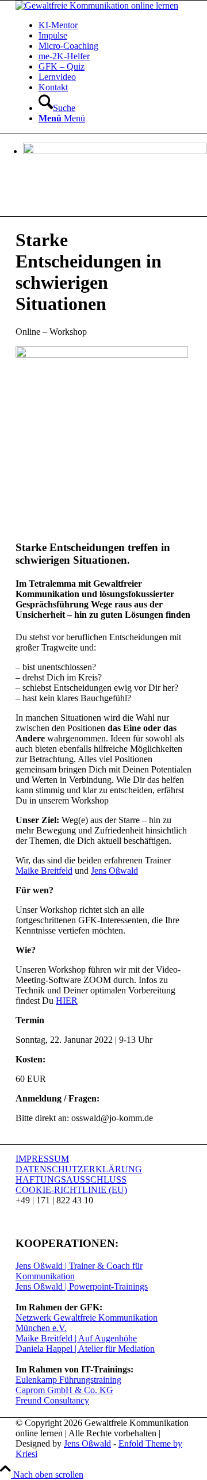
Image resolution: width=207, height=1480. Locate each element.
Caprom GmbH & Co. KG (64, 1390)
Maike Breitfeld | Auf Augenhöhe (76, 1338)
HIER (67, 1000)
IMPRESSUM (42, 1159)
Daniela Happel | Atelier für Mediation (85, 1348)
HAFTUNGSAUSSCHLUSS (71, 1179)
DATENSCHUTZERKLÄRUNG (79, 1169)
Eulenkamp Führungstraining (68, 1380)
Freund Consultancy (52, 1400)
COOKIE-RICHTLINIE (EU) (71, 1190)
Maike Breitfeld (44, 870)
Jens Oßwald (114, 870)
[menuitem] (115, 25)
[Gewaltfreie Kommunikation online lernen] (97, 5)
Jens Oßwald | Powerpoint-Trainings (82, 1286)
